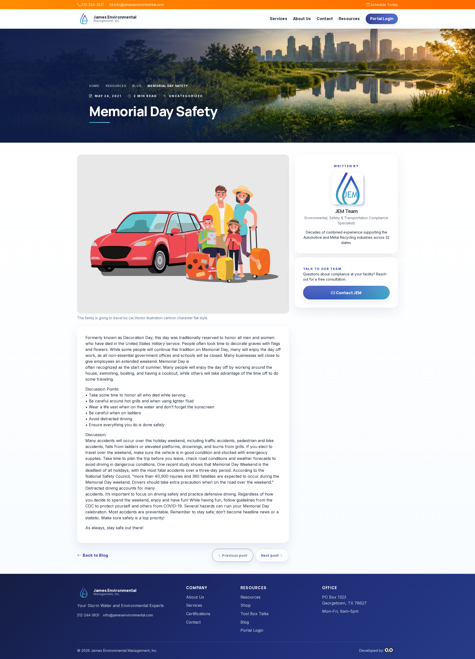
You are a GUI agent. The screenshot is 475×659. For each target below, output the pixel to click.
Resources (116, 86)
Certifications (198, 613)
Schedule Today (384, 4)
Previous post (234, 555)
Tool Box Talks (254, 613)
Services (194, 605)
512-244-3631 (92, 4)
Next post (270, 555)
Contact (325, 18)
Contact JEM (348, 292)
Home (94, 86)
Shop (245, 605)
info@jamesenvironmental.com (138, 4)
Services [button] (278, 18)
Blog (136, 86)
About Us (302, 18)
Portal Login (381, 18)
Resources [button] (349, 18)
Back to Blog (95, 555)
